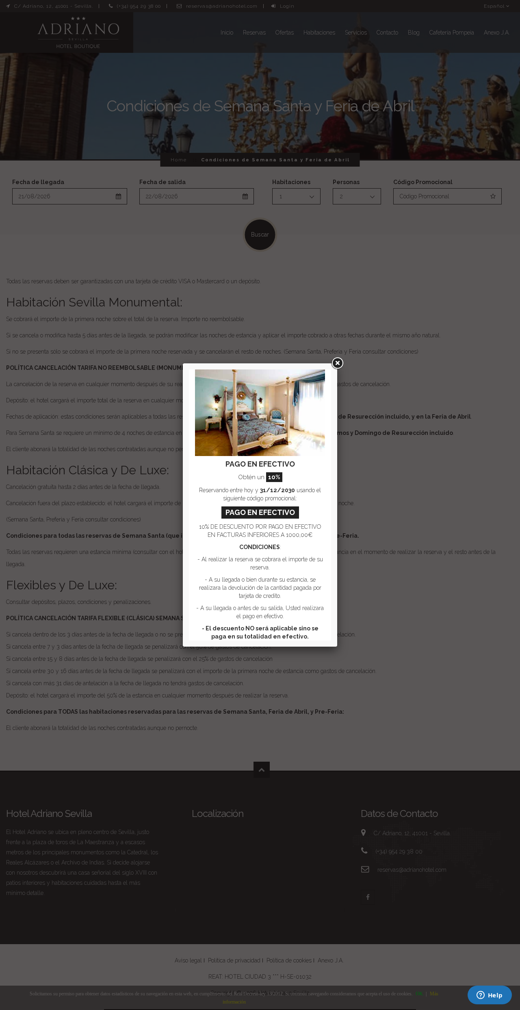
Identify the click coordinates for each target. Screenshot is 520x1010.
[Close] (337, 363)
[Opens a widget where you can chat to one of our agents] (489, 996)
